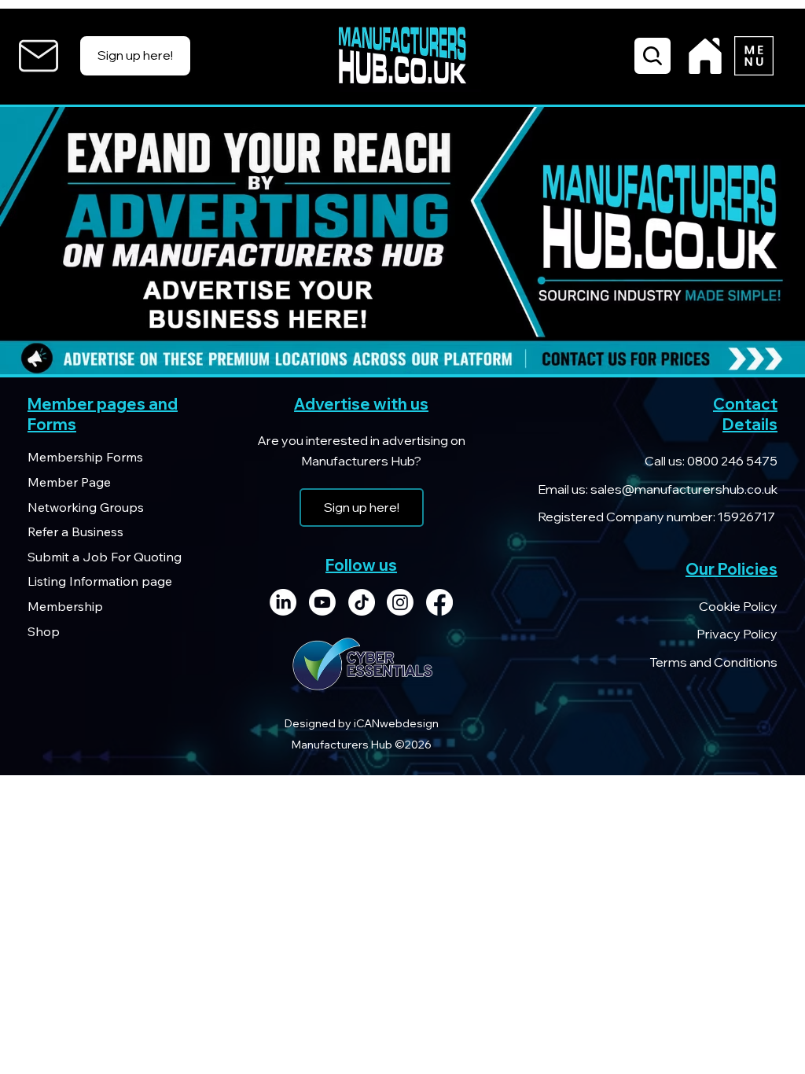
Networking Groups (86, 507)
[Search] (652, 55)
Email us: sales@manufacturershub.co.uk (657, 489)
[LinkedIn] (283, 602)
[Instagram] (400, 602)
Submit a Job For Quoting (105, 557)
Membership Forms (85, 457)
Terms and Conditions (713, 662)
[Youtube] (322, 602)
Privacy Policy (737, 634)
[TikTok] (361, 602)
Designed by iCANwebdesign (362, 723)
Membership (65, 606)
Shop (44, 631)
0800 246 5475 (731, 461)
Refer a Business (75, 531)
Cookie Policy (738, 606)
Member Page (69, 482)
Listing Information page (100, 581)
